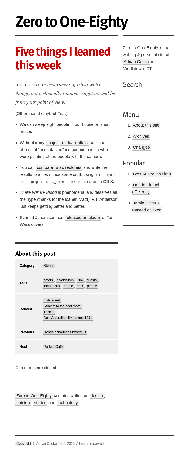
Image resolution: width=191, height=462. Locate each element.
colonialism (65, 280)
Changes (141, 147)
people (92, 286)
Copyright (23, 443)
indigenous (52, 286)
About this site (146, 125)
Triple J (49, 312)
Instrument (52, 300)
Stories (49, 266)
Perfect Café (53, 346)
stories (40, 402)
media (66, 142)
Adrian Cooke (136, 61)
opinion (23, 402)
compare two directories (59, 167)
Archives (141, 136)
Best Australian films (152, 174)
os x (80, 286)
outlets (81, 142)
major (52, 142)
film (80, 280)
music (68, 286)
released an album (82, 217)
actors (48, 280)
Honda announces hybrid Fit (65, 332)
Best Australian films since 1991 (68, 318)
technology (68, 402)
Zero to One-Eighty (34, 395)
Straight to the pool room (62, 306)
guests (92, 280)
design (97, 395)
